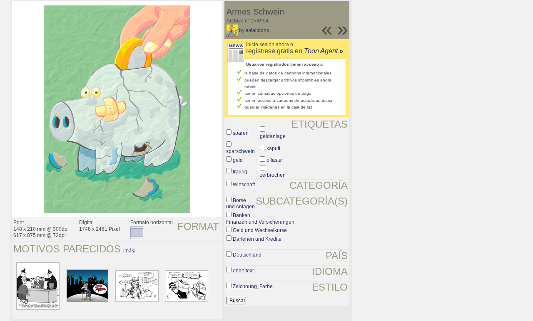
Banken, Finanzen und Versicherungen (260, 218)
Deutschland (247, 255)
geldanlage (273, 136)
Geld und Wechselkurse (260, 230)
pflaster (274, 160)
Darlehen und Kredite (257, 239)
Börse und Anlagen (240, 204)
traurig (240, 172)
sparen (241, 133)
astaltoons (257, 30)
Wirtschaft (244, 185)
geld (238, 160)
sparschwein (240, 151)
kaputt (273, 148)
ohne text (243, 271)
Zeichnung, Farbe (253, 286)
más (129, 251)
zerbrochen (273, 175)
